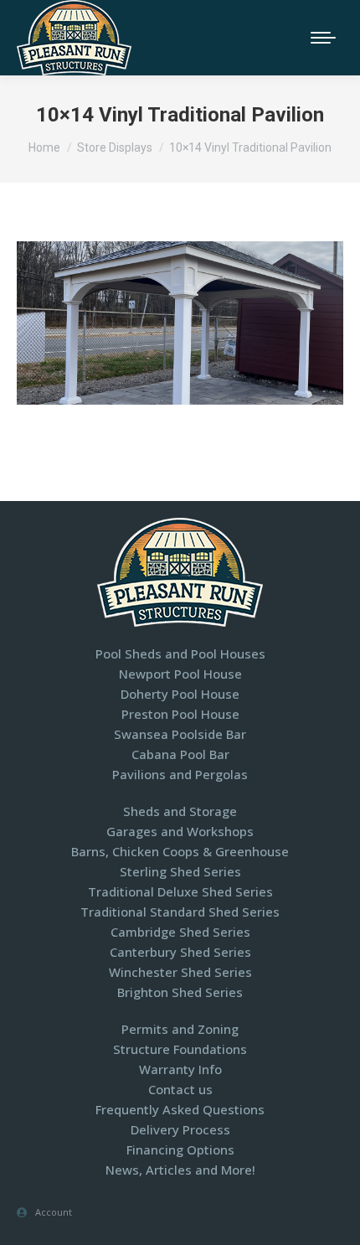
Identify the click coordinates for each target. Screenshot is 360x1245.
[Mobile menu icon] (323, 38)
